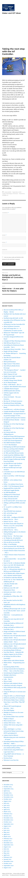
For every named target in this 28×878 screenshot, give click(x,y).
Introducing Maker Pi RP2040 (12, 650)
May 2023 (6, 807)
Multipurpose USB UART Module (13, 438)
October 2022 (8, 822)
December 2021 (8, 842)
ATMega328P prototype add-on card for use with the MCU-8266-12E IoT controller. (14, 611)
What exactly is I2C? (10, 720)
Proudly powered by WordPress (17, 875)
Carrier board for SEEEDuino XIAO (14, 455)
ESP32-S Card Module (10, 544)
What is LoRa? (8, 681)
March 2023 (7, 811)
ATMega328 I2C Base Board (12, 494)
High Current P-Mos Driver (12, 364)
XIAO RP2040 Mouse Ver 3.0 (12, 343)
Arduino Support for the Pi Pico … (13, 654)
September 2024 (8, 789)
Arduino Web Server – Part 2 (12, 723)
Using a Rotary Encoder (10, 498)
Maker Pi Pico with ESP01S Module (14, 660)
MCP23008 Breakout (10, 361)
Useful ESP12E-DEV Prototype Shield (14, 457)
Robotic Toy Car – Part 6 (11, 519)
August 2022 (7, 826)
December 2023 (8, 795)
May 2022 (6, 832)
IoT (7, 195)
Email (4, 242)
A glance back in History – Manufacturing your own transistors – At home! (14, 737)
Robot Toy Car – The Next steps (13, 536)
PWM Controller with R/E (11, 496)
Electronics (22, 193)
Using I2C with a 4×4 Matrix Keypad (14, 696)
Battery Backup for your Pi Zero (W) (14, 548)
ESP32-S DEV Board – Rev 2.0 (12, 384)
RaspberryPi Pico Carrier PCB (12, 488)
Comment (5, 212)
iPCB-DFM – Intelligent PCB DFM (14, 517)
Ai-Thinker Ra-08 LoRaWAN (12, 538)
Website (4, 249)
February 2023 (8, 813)
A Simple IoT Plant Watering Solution (15, 341)
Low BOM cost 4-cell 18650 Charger (14, 409)
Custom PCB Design (7, 193)
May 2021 (6, 853)
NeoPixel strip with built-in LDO (13, 318)
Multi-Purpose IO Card (10, 374)
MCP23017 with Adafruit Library (13, 683)
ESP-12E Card (8, 515)
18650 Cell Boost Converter (12, 326)
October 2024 (8, 786)
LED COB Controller (9, 378)
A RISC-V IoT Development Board (14, 486)
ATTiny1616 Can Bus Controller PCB (14, 324)
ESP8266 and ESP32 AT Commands (14, 698)
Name (4, 235)
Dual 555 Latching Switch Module (14, 449)
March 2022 (7, 836)
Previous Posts (8, 758)
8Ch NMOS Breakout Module (12, 442)
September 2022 (8, 824)
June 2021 (6, 851)
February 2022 (8, 838)
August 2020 (7, 867)
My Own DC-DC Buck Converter (13, 401)
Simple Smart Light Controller (13, 376)
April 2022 (7, 834)
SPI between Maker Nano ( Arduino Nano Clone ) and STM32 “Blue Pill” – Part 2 (14, 702)
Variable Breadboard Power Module (14, 411)
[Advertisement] (14, 33)
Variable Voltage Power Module (13, 380)
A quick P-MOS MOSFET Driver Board (15, 386)
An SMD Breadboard (10, 492)
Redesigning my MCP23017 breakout (14, 447)
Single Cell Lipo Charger (11, 351)
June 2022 (7, 830)
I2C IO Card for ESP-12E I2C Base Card (15, 500)
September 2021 (8, 845)
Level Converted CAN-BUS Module (14, 546)
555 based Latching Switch (12, 451)
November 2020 (8, 861)
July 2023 (6, 803)
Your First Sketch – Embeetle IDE (13, 652)
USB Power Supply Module (11, 490)
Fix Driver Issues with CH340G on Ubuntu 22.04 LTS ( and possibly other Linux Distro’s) (13, 525)
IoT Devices (15, 193)
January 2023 (7, 815)
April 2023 (7, 809)
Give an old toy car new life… (12, 542)
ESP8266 (4, 195)
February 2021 (8, 857)
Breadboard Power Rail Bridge (12, 403)
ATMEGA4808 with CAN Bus (12, 390)
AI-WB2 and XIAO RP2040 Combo (14, 453)
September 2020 (8, 865)
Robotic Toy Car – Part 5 (11, 521)
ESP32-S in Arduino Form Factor (13, 484)
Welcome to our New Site (11, 760)
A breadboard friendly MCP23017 (13, 540)
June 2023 (7, 805)
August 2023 (7, 801)
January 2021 (7, 859)
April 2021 (7, 855)
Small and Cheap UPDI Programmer (14, 436)
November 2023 (8, 797)
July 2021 (6, 849)
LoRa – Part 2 (8, 679)
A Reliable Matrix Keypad (11, 388)
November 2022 (8, 820)
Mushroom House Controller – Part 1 (14, 349)
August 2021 (7, 847)
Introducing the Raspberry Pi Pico (14, 673)
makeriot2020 (7, 192)
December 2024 (8, 784)
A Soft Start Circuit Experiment (13, 440)
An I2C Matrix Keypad (10, 382)
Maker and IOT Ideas (11, 13)
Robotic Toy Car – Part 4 (11, 530)
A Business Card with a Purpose (13, 685)
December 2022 (8, 818)
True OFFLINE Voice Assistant (12, 511)
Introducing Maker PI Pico (11, 667)
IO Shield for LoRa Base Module (13, 577)
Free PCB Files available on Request (14, 648)
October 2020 (8, 863)
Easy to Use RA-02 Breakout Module (14, 563)
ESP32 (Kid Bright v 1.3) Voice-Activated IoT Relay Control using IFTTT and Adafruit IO (13, 731)
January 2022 (7, 840)
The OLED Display (9, 710)
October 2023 (8, 799)
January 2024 (7, 793)
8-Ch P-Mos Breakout (10, 444)
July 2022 (6, 828)
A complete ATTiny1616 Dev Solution (15, 417)
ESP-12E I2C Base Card (10, 513)
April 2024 (7, 791)
